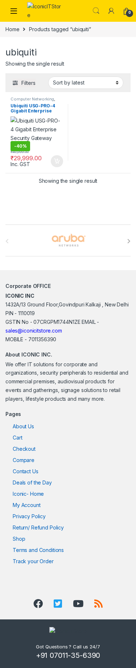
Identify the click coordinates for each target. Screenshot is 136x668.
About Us (23, 426)
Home (12, 29)
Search (96, 11)
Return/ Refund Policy (38, 527)
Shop (19, 539)
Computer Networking (32, 99)
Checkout (24, 449)
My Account (27, 505)
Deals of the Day (32, 482)
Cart (17, 437)
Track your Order (33, 561)
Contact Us (25, 471)
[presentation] (129, 241)
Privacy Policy (29, 516)
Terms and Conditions (38, 550)
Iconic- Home (28, 494)
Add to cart (57, 161)
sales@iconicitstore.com (33, 330)
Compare (23, 460)
